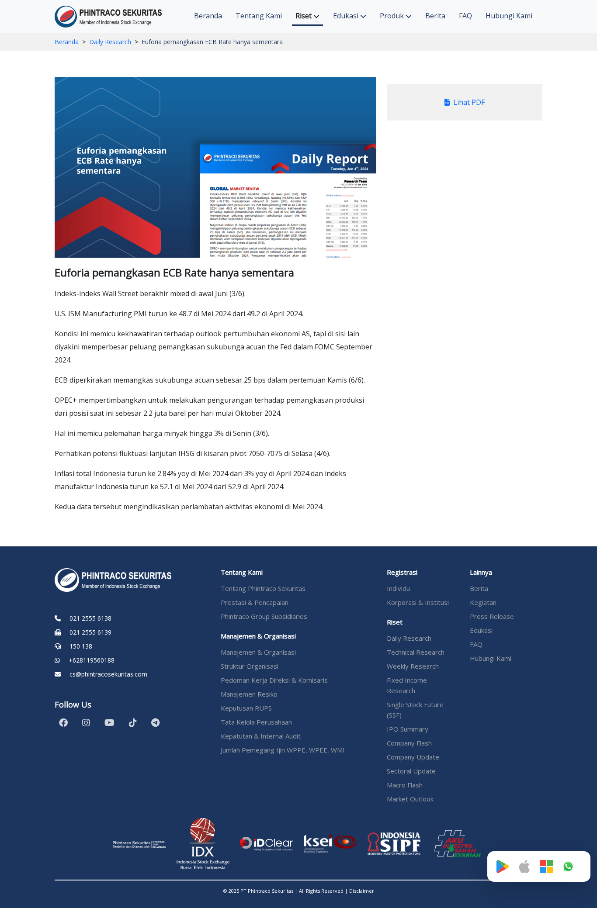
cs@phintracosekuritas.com (108, 674)
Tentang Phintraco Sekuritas (263, 588)
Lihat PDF (469, 102)
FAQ (465, 16)
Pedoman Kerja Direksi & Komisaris (274, 680)
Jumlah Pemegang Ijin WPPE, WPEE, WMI (283, 750)
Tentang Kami (259, 16)
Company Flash (409, 743)
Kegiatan (483, 602)
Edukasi (346, 16)
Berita (435, 16)
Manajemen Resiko (249, 694)
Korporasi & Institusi (418, 602)
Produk (393, 16)
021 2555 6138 (90, 618)
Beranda (208, 16)
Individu (398, 588)
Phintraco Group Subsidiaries (264, 616)
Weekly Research (413, 666)
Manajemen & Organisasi (258, 652)
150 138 (80, 646)
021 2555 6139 (90, 632)
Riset (304, 16)
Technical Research (415, 652)
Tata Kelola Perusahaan (256, 722)
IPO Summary (407, 729)
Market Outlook (410, 798)
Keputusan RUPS (246, 708)
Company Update (413, 757)
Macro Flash (405, 784)
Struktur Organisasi (249, 666)
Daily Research (110, 42)
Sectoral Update (411, 770)
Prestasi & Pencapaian (254, 602)
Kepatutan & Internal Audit (261, 736)
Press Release (492, 616)
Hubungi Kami (509, 16)
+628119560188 (92, 660)
